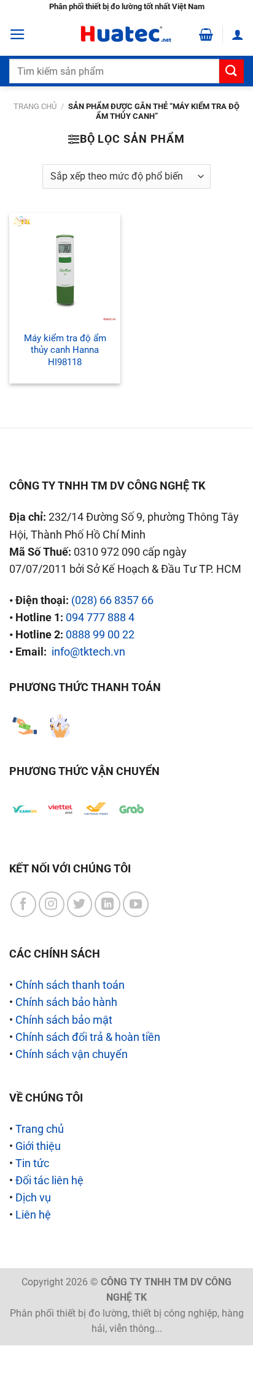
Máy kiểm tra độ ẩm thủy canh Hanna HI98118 (65, 350)
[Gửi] (231, 71)
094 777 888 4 (100, 617)
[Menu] (17, 34)
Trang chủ (35, 106)
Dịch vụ (33, 1198)
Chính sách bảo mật (63, 1020)
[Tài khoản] (238, 34)
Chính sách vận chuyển (71, 1054)
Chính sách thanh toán (70, 985)
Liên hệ (33, 1215)
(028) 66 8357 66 (112, 600)
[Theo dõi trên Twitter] (80, 904)
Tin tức (32, 1163)
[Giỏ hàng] (206, 34)
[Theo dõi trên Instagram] (51, 904)
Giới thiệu (38, 1146)
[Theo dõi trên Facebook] (23, 904)
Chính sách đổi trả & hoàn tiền (87, 1037)
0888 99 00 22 (100, 635)
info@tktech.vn (88, 652)
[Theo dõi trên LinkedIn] (107, 904)
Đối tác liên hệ (49, 1180)
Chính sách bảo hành (66, 1002)
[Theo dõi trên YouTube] (136, 904)
